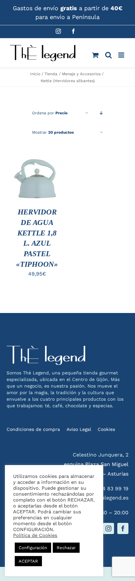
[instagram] (108, 528)
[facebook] (122, 528)
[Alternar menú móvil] (121, 55)
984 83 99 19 (112, 488)
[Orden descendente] (101, 113)
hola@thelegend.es (104, 498)
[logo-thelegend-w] (46, 348)
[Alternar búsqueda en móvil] (108, 55)
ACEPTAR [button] (28, 561)
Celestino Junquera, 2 (100, 455)
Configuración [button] (33, 547)
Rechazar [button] (66, 547)
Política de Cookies (35, 535)
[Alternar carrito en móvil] (95, 55)
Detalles (26, 189)
